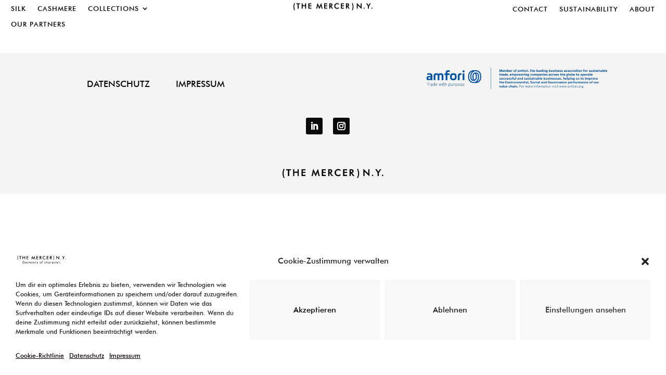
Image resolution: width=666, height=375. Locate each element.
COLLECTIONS (113, 8)
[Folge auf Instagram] (341, 126)
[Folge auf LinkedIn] (314, 126)
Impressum (124, 355)
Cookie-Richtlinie (40, 355)
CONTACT (530, 9)
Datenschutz (86, 355)
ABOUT (642, 9)
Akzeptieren (314, 310)
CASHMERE (56, 8)
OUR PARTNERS (38, 24)
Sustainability (588, 9)
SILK (18, 8)
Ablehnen (450, 310)
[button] (645, 261)
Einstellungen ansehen (585, 310)
